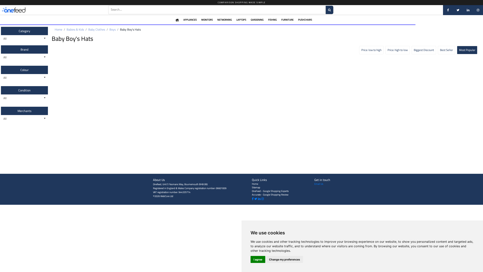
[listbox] (24, 38)
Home (58, 29)
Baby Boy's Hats (130, 29)
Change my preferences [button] (284, 259)
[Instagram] (478, 10)
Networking (224, 19)
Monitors (207, 19)
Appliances (190, 19)
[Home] (20, 10)
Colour (24, 70)
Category (24, 31)
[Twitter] (458, 10)
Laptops (241, 19)
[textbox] (216, 9)
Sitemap (256, 187)
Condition (24, 90)
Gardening (257, 19)
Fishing (272, 19)
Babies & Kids (75, 29)
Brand (24, 49)
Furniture (287, 19)
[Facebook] (448, 10)
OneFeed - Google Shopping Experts (270, 191)
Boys (112, 29)
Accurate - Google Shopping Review (270, 194)
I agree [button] (258, 259)
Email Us (318, 184)
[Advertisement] (241, 165)
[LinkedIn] (468, 10)
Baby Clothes (96, 29)
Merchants (24, 111)
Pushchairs (305, 19)
